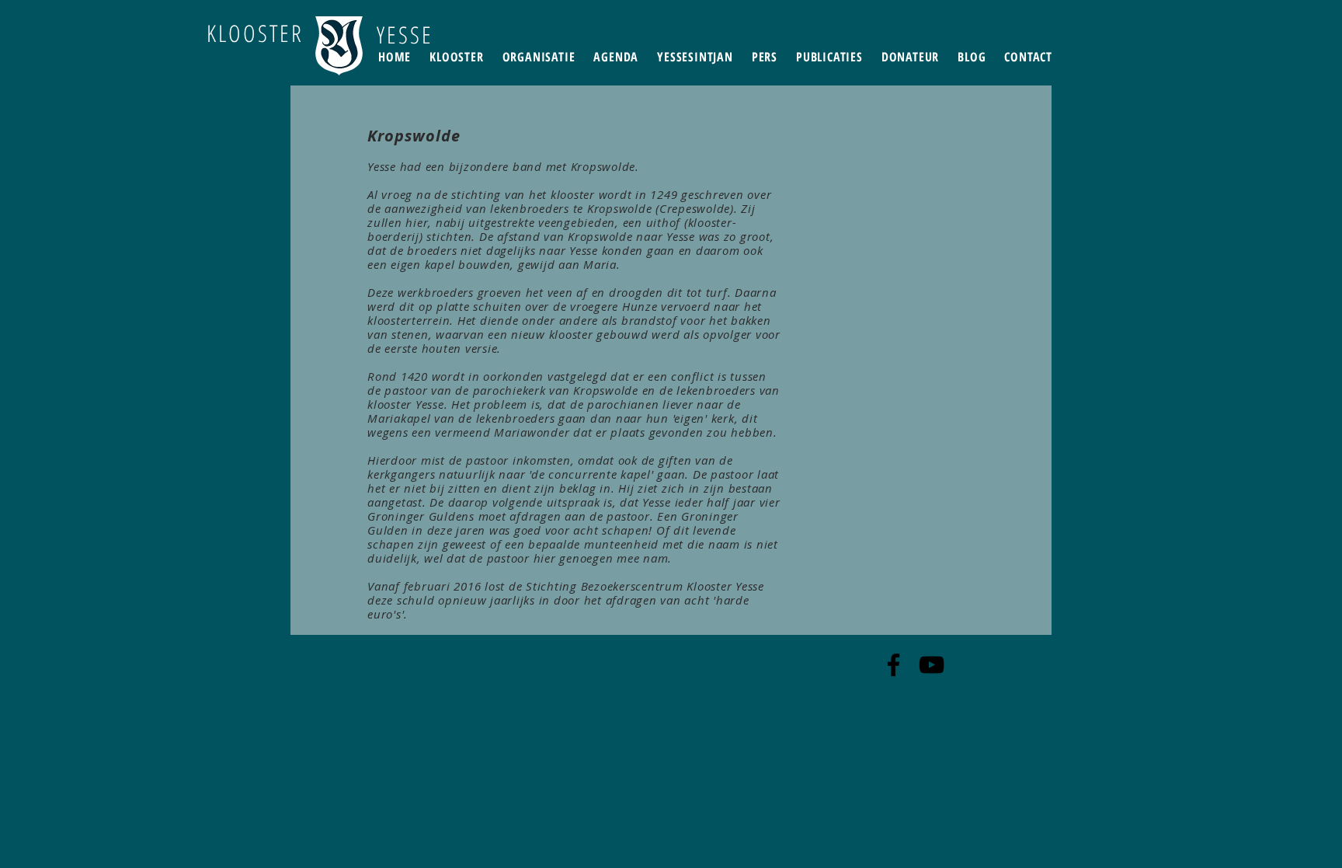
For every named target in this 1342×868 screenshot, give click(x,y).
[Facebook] (893, 665)
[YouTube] (931, 665)
